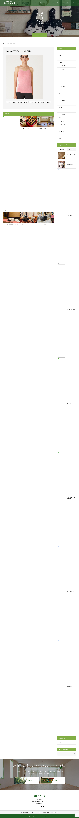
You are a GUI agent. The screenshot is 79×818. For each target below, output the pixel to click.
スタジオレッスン (62, 69)
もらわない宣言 (42, 224)
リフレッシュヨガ (62, 114)
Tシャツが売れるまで (71, 309)
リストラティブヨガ (62, 65)
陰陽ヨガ (60, 110)
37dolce (60, 62)
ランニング (61, 79)
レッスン (59, 2)
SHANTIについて (43, 2)
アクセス (39, 812)
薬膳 (59, 93)
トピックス (71, 149)
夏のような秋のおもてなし (27, 128)
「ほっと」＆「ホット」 (27, 224)
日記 (59, 58)
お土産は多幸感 (70, 215)
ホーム (36, 2)
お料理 (60, 76)
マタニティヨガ (62, 124)
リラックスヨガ (62, 86)
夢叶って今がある (70, 403)
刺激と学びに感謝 (70, 164)
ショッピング (61, 131)
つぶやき (60, 138)
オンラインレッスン (62, 103)
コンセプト (34, 812)
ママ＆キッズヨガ (62, 128)
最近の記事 (62, 149)
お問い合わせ (45, 812)
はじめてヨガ (61, 89)
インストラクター (66, 2)
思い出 (60, 55)
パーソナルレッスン (62, 83)
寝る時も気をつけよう (44, 128)
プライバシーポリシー (53, 812)
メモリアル (61, 134)
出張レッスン (61, 51)
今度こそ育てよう (70, 686)
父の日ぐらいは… (8, 210)
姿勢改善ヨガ (61, 121)
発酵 (59, 96)
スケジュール (27, 812)
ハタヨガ (60, 107)
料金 (74, 2)
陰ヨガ (60, 117)
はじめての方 (52, 2)
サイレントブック (62, 100)
